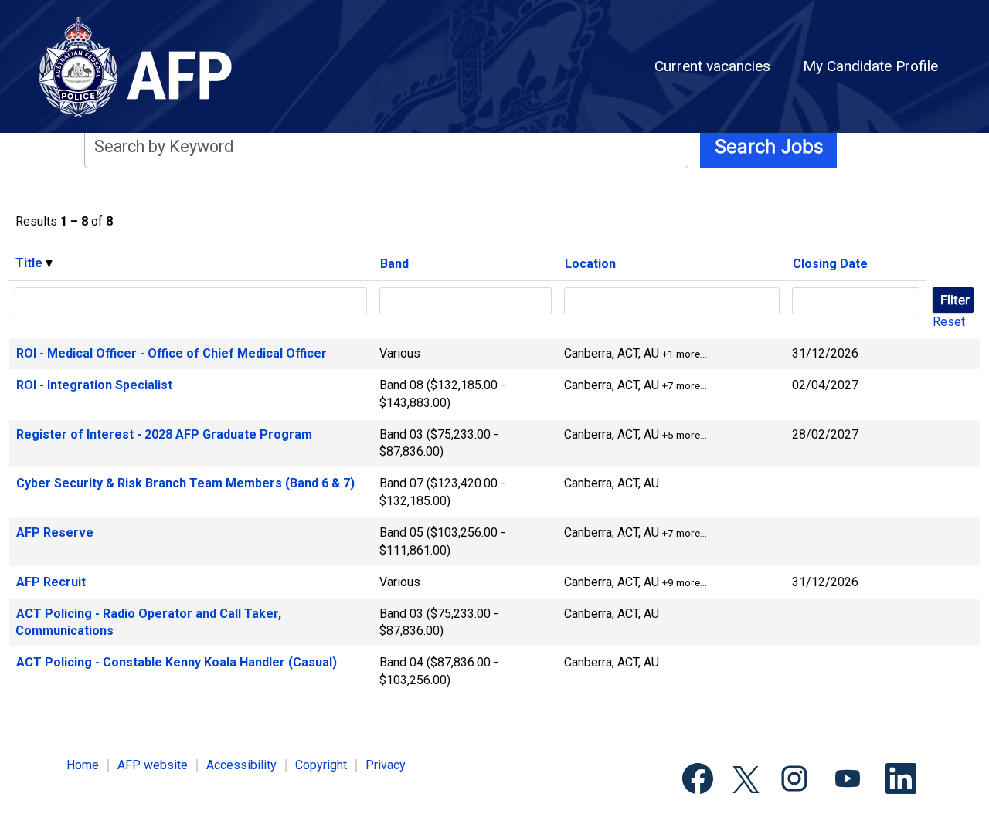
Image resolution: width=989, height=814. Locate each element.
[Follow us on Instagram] (794, 779)
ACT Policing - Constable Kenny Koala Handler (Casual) (176, 662)
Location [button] (590, 263)
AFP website (152, 765)
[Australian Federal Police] (145, 66)
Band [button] (394, 263)
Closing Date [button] (830, 263)
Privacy (385, 765)
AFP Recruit (51, 582)
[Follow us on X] (746, 780)
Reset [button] (949, 321)
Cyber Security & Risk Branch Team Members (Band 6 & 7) (185, 483)
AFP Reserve (54, 532)
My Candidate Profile (870, 66)
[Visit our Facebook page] (697, 779)
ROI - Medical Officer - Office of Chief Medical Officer (171, 353)
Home (82, 765)
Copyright (321, 765)
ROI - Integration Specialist (94, 385)
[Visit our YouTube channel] (847, 779)
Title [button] (30, 263)
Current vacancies (712, 66)
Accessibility (241, 765)
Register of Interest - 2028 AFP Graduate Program (164, 434)
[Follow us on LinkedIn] (901, 779)
